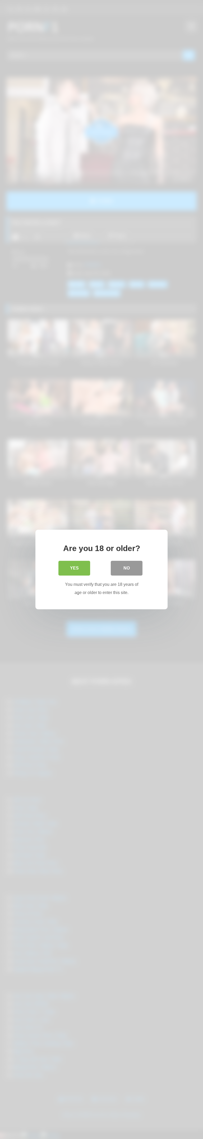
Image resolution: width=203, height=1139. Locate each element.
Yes (74, 568)
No (126, 568)
